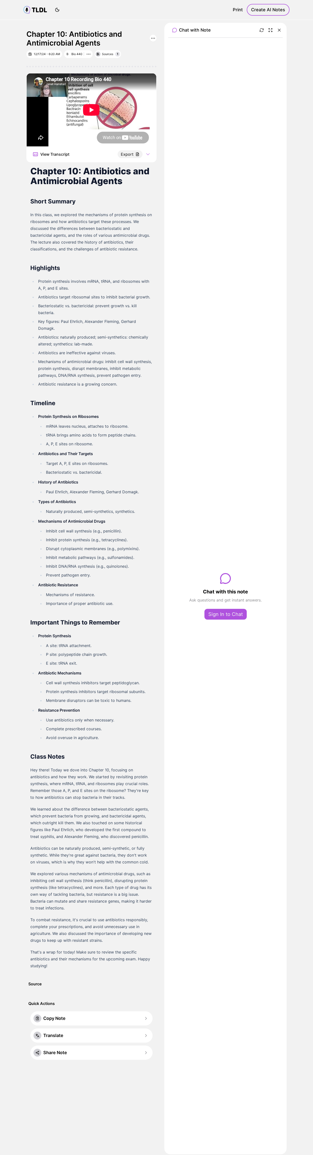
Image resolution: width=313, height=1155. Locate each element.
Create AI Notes (268, 9)
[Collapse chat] (279, 30)
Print (238, 9)
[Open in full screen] (270, 30)
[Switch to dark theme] (57, 9)
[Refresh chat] (261, 30)
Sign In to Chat (225, 614)
